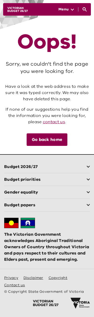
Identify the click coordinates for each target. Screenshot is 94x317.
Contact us (14, 285)
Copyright (58, 277)
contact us (54, 122)
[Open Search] (84, 9)
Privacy (11, 277)
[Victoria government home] (80, 303)
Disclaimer (33, 277)
